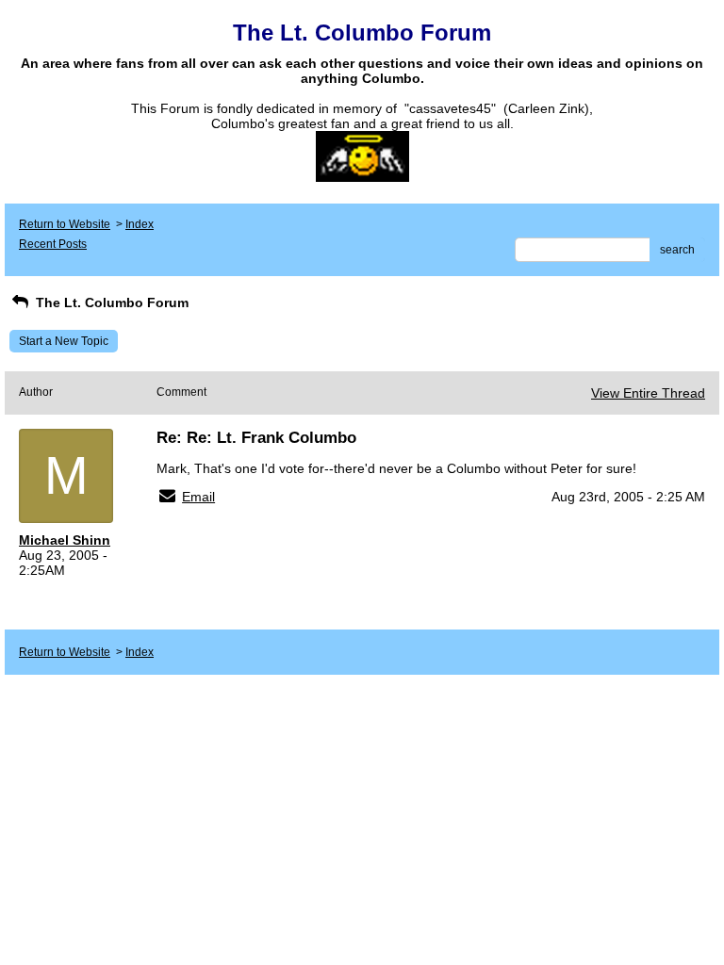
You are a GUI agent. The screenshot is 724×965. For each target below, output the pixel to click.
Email (198, 496)
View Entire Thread (648, 393)
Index (139, 224)
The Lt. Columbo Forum (110, 302)
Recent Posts (53, 244)
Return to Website (64, 224)
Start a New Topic (63, 341)
